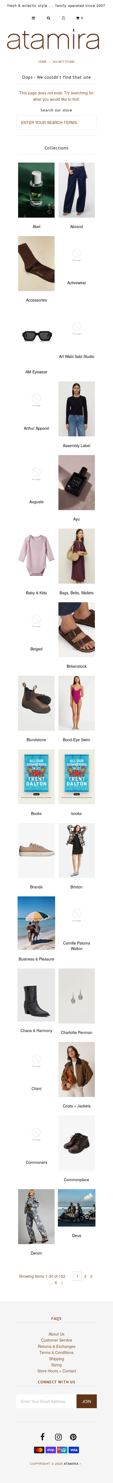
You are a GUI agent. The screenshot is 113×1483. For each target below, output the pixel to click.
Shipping (56, 1358)
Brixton (76, 887)
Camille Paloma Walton (76, 945)
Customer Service (56, 1340)
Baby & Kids (36, 592)
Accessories (36, 300)
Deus (76, 1235)
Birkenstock (77, 666)
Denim (36, 1253)
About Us (56, 1334)
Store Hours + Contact (56, 1370)
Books (36, 813)
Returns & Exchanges (56, 1346)
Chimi (36, 1088)
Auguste (36, 501)
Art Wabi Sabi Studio (76, 356)
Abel (36, 226)
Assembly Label (76, 445)
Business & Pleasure (36, 959)
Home (42, 62)
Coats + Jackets (77, 1106)
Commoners (36, 1162)
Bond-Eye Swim (76, 739)
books (76, 813)
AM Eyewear (36, 371)
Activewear (76, 282)
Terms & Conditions (56, 1352)
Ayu (76, 519)
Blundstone (36, 739)
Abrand (76, 226)
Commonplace (76, 1179)
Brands (36, 887)
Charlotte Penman (76, 1032)
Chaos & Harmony (36, 1030)
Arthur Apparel (36, 428)
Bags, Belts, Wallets (77, 592)
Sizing (56, 1364)
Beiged (36, 649)
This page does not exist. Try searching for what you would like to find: (56, 96)
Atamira (71, 1463)
